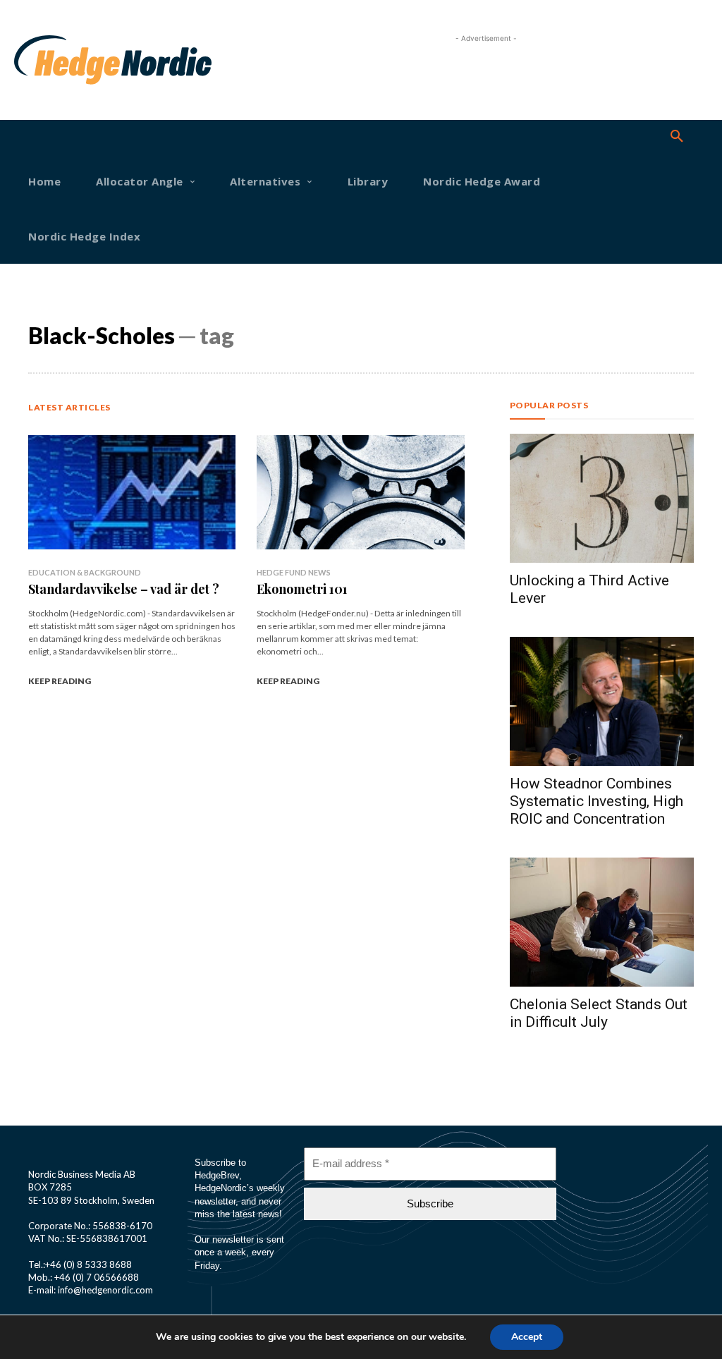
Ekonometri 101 (302, 588)
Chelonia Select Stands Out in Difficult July (598, 1013)
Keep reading (59, 681)
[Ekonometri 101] (360, 492)
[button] (677, 137)
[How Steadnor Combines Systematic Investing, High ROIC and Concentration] (602, 701)
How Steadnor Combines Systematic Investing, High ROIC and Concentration (596, 801)
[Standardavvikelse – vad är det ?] (131, 492)
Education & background (84, 572)
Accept (526, 1336)
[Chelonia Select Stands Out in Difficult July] (602, 922)
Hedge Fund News (294, 572)
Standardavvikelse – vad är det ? (123, 588)
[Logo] (45, 60)
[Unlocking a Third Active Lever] (602, 498)
